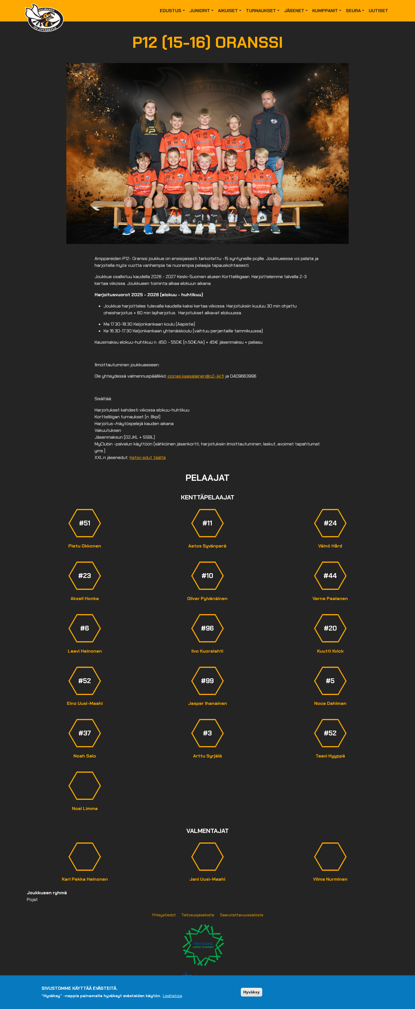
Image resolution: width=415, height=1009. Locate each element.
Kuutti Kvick (330, 651)
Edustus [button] (170, 11)
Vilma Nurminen (330, 879)
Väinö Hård (330, 546)
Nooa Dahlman (330, 703)
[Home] (46, 11)
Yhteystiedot (164, 914)
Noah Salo (84, 756)
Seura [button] (353, 11)
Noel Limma (85, 808)
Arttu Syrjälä (207, 756)
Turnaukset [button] (261, 11)
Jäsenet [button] (294, 11)
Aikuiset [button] (228, 11)
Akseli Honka (85, 598)
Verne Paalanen (330, 598)
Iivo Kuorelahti (207, 651)
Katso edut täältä (148, 457)
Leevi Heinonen (85, 651)
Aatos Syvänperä (207, 546)
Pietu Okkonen (84, 546)
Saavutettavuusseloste (241, 914)
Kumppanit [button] (325, 11)
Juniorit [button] (199, 11)
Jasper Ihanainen (207, 703)
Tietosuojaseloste (198, 914)
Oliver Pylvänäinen (207, 598)
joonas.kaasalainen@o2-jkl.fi (195, 376)
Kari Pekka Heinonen (85, 879)
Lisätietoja (172, 995)
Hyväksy (251, 992)
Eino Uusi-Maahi (85, 703)
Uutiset (378, 11)
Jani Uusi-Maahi (207, 879)
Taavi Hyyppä (330, 756)
